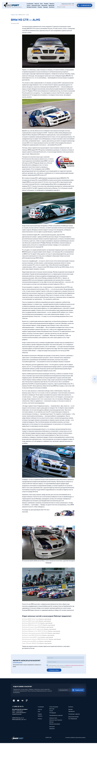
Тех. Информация (72, 718)
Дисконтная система (73, 716)
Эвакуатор (51, 5)
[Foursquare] (27, 701)
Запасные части (36, 5)
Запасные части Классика (55, 720)
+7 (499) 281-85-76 (17, 706)
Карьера (45, 7)
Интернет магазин (31, 7)
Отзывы (40, 7)
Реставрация (52, 712)
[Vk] (22, 701)
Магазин (51, 722)
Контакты (51, 7)
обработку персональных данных (74, 665)
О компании (30, 3)
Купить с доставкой (45, 619)
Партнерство (71, 711)
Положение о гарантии (74, 714)
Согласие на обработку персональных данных (75, 737)
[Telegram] (14, 701)
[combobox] (65, 7)
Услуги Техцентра (53, 706)
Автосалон (44, 5)
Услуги (28, 5)
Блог (41, 3)
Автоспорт (51, 708)
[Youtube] (18, 701)
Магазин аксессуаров (54, 724)
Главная (13, 14)
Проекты (51, 3)
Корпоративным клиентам (56, 715)
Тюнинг (51, 710)
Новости (37, 3)
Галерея (46, 3)
